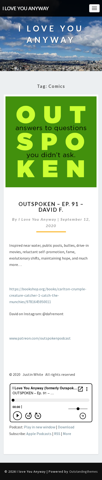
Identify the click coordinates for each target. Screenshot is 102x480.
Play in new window (39, 427)
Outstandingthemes (83, 471)
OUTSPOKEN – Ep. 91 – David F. (51, 207)
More (67, 433)
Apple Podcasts (38, 433)
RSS (57, 433)
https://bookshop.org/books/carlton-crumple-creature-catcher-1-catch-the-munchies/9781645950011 (47, 295)
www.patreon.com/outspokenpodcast (40, 338)
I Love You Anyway (37, 219)
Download (66, 427)
